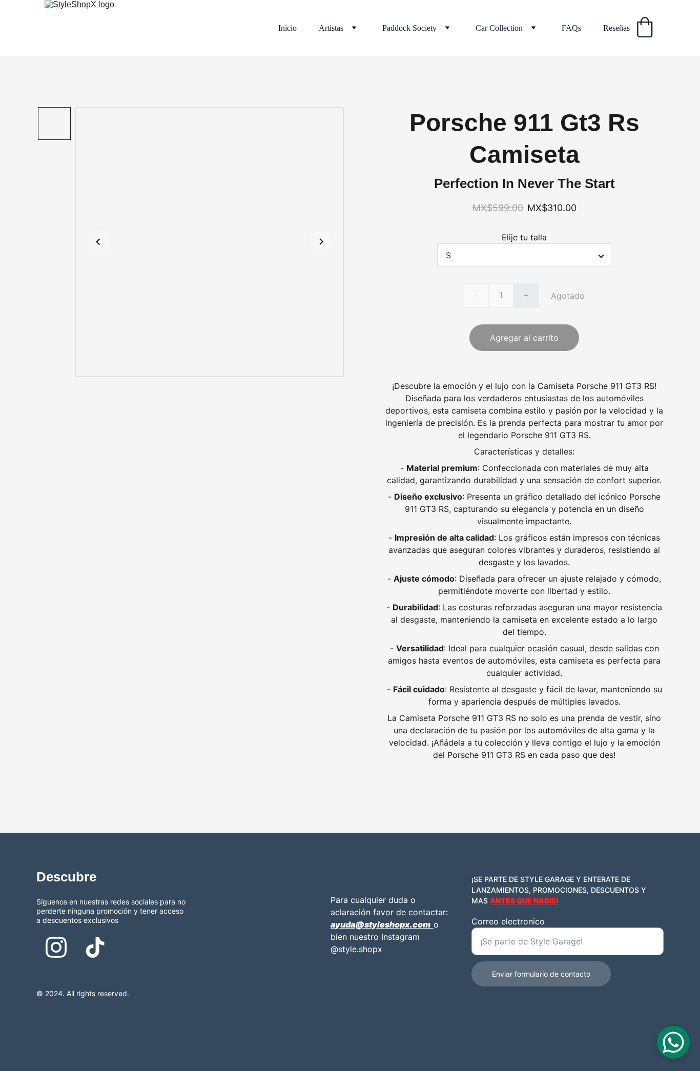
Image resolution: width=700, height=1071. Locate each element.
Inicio (287, 28)
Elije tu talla (524, 237)
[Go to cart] (644, 28)
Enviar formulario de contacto (541, 974)
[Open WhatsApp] (673, 1042)
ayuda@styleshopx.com (380, 924)
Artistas (331, 28)
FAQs (571, 28)
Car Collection (499, 28)
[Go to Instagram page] (56, 947)
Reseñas (616, 28)
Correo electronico (508, 921)
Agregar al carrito (524, 338)
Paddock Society (409, 28)
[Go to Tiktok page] (95, 947)
